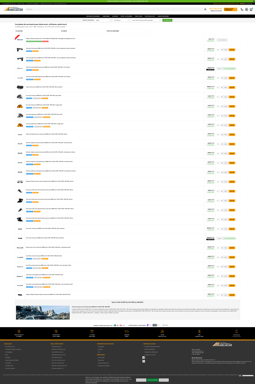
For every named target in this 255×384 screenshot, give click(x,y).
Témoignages (8, 352)
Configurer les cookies (150, 354)
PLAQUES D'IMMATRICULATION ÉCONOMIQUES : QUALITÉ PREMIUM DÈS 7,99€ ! (127, 1)
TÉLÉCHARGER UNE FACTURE (8, 3)
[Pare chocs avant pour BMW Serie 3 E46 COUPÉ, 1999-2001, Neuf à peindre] (20, 238)
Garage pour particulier (104, 365)
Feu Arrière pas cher (57, 357)
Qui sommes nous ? (10, 346)
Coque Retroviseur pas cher (59, 354)
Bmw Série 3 (41, 27)
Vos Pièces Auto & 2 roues (21, 27)
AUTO (30, 27)
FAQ (99, 352)
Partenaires (101, 346)
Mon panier (101, 360)
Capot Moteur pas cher (57, 352)
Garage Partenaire (163, 16)
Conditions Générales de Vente (152, 346)
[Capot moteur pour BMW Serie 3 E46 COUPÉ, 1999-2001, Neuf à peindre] (20, 87)
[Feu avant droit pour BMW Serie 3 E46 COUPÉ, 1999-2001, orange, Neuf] (20, 106)
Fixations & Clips (150, 16)
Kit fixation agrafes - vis (57, 368)
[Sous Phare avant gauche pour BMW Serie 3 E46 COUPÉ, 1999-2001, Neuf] (20, 276)
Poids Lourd (138, 16)
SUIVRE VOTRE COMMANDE (32, 3)
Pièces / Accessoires (126, 16)
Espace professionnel (103, 363)
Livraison (100, 349)
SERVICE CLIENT (20, 3)
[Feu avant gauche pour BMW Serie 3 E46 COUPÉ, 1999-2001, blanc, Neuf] (20, 115)
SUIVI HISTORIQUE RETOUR (60, 3)
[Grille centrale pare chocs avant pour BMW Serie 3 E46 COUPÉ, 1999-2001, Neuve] (20, 134)
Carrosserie (105, 16)
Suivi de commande (10, 368)
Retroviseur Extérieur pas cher (59, 365)
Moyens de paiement (149, 349)
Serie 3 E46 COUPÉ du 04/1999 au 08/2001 (55, 27)
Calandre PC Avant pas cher (58, 349)
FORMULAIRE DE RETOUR (46, 3)
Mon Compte (101, 357)
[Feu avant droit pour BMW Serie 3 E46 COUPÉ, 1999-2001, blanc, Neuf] (20, 96)
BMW (35, 27)
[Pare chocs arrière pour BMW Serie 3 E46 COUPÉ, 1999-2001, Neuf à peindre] (20, 229)
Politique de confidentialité (151, 352)
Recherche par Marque (93, 16)
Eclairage (115, 16)
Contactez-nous (9, 365)
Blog (6, 354)
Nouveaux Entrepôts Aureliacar (13, 349)
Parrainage (8, 363)
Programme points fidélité (11, 360)
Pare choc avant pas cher (58, 363)
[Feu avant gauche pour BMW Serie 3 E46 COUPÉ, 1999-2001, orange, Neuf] (20, 125)
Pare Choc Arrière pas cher (58, 360)
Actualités (7, 357)
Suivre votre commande (228, 9)
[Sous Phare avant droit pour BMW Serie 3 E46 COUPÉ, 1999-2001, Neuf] (20, 257)
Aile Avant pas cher (56, 346)
